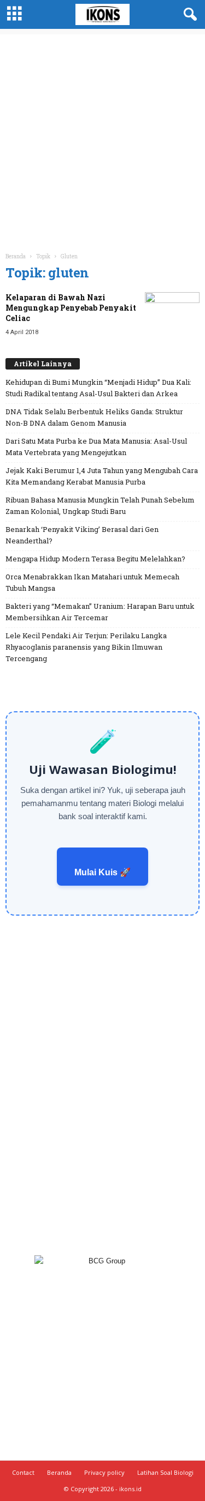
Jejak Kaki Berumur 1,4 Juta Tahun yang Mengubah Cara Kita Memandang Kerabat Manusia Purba (101, 476)
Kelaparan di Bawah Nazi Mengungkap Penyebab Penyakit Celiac (70, 307)
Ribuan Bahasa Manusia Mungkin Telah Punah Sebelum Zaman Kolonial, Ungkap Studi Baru (100, 505)
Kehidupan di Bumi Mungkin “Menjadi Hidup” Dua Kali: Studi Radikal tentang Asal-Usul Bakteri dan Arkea (98, 387)
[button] (188, 15)
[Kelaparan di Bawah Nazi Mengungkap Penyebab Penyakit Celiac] (172, 312)
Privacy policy (104, 1472)
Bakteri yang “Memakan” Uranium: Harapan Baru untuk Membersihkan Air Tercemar (100, 611)
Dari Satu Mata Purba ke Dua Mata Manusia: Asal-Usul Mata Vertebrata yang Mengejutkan (96, 446)
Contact (23, 1472)
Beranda (15, 256)
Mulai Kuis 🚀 (102, 872)
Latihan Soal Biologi (165, 1472)
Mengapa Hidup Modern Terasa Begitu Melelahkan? (95, 559)
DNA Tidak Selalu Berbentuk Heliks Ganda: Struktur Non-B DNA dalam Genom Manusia (94, 417)
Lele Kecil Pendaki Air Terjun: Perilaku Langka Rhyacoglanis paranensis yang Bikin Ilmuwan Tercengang (86, 647)
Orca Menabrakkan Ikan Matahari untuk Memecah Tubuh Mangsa (92, 582)
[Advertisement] (102, 136)
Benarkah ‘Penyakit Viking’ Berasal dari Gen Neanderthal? (82, 535)
